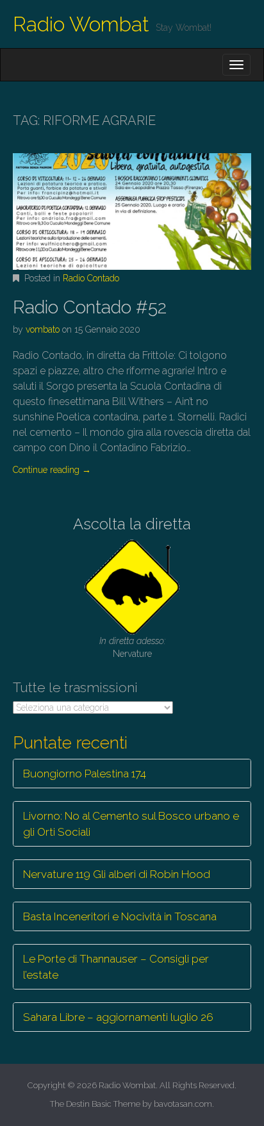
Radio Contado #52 (90, 307)
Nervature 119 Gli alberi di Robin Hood (116, 874)
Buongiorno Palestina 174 (84, 773)
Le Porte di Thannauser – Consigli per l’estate (116, 966)
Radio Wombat (81, 24)
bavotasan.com (183, 1104)
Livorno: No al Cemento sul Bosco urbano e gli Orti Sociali (131, 823)
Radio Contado (91, 278)
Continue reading (52, 470)
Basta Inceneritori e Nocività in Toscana (120, 916)
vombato (43, 329)
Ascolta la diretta (132, 524)
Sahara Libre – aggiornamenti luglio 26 (118, 1017)
